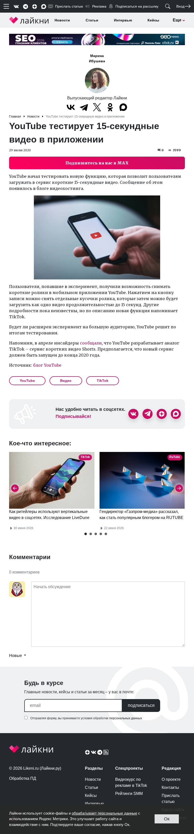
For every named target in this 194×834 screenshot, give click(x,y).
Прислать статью (171, 798)
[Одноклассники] (110, 107)
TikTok (102, 381)
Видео (65, 381)
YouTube (27, 381)
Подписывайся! (73, 416)
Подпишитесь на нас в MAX (97, 162)
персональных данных (125, 718)
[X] (97, 107)
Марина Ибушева (97, 58)
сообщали (91, 343)
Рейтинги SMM (129, 793)
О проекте (171, 779)
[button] (85, 534)
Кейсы (153, 20)
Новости (62, 20)
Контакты (170, 787)
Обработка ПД (22, 778)
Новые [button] (16, 655)
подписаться (141, 705)
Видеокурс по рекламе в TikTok (131, 782)
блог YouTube (47, 365)
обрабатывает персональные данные (104, 813)
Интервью (123, 20)
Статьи (92, 20)
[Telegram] (84, 107)
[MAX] (123, 107)
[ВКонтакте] (71, 107)
